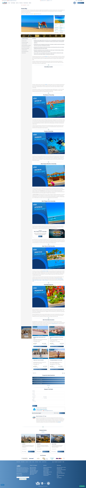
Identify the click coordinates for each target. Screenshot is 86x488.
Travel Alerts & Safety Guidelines (61, 469)
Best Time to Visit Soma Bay (25, 48)
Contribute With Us (45, 475)
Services (58, 476)
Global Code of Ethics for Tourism (61, 467)
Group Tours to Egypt (33, 469)
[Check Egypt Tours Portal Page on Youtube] (59, 461)
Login (76, 0)
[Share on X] (64, 373)
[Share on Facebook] (62, 373)
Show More (48, 385)
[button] (76, 2)
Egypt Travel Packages (33, 467)
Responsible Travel (59, 468)
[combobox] (37, 398)
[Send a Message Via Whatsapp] (53, 461)
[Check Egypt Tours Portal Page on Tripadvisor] (63, 461)
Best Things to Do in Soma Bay (40, 231)
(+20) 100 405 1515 (5, 0)
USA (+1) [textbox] (34, 398)
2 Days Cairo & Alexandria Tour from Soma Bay (56, 337)
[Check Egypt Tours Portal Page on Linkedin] (60, 461)
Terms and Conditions (46, 469)
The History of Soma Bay (25, 42)
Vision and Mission (59, 477)
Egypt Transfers (32, 474)
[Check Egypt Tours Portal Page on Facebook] (54, 461)
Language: (79, 0)
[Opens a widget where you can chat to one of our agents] (2, 485)
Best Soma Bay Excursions (25, 51)
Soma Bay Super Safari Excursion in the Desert (39, 337)
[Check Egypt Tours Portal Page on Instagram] (56, 461)
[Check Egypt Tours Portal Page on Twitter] (57, 461)
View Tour (40, 346)
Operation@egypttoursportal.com (12, 0)
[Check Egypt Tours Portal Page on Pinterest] (62, 461)
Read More (40, 236)
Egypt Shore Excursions (33, 468)
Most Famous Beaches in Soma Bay (26, 45)
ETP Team (25, 451)
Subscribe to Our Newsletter (47, 474)
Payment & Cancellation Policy (47, 467)
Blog (57, 474)
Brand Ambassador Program (60, 475)
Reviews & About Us (46, 468)
